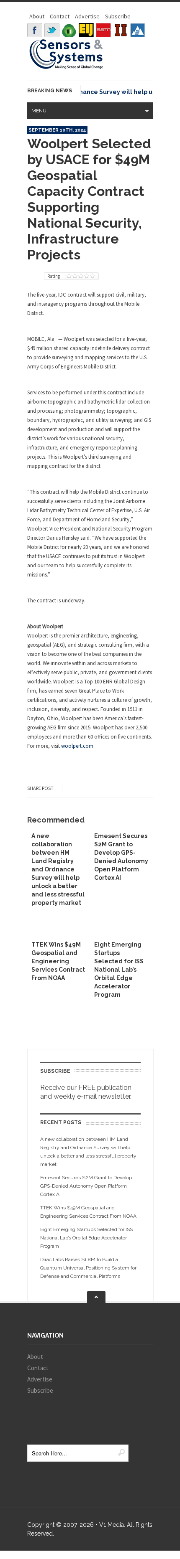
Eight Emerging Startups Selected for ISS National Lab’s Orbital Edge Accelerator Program (119, 969)
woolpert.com (77, 745)
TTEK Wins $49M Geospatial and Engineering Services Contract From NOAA (58, 961)
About (36, 16)
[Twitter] (51, 30)
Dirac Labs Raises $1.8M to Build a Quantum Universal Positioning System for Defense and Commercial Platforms (88, 1268)
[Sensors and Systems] (66, 67)
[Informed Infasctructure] (120, 30)
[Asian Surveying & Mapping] (103, 30)
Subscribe (118, 16)
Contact (59, 16)
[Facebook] (34, 30)
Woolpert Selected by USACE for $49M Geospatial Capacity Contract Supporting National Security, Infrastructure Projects (89, 199)
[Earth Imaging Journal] (86, 30)
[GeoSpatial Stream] (137, 30)
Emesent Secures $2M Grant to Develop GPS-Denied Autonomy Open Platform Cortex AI (86, 1186)
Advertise (87, 16)
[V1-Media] (69, 30)
